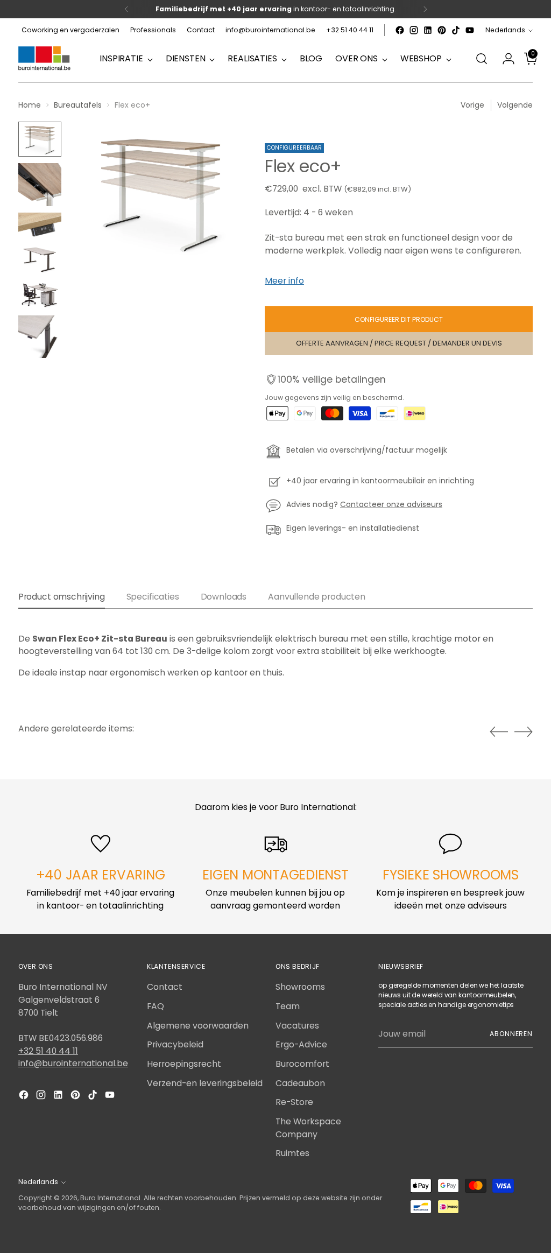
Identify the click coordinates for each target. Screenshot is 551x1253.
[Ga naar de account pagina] (504, 58)
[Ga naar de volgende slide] (523, 731)
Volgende (515, 105)
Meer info (284, 280)
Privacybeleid (175, 1044)
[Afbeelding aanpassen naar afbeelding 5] (39, 295)
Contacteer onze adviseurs (391, 504)
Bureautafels (78, 105)
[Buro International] (45, 59)
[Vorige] (126, 9)
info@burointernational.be (73, 1063)
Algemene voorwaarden (198, 1025)
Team (288, 1006)
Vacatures (297, 1025)
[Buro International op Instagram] (414, 30)
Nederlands (505, 29)
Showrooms (300, 987)
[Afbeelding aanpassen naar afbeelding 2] (39, 184)
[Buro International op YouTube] (470, 30)
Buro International (110, 1197)
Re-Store (294, 1102)
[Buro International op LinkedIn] (428, 30)
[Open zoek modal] (481, 58)
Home (29, 105)
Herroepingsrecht (184, 1064)
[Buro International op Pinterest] (442, 30)
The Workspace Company (308, 1128)
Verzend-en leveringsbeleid (205, 1083)
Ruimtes (292, 1153)
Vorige (472, 105)
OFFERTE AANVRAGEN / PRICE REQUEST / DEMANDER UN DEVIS (399, 343)
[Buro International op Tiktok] (456, 30)
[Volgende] (425, 9)
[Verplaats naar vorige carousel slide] (499, 732)
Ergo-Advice (301, 1044)
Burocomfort (302, 1064)
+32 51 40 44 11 (48, 1051)
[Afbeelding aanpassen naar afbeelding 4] (39, 259)
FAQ (155, 1006)
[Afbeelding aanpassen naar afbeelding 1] (39, 139)
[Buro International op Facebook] (400, 30)
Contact (164, 987)
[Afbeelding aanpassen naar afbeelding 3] (39, 226)
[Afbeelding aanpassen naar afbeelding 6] (39, 336)
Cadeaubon (300, 1083)
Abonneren (511, 1033)
